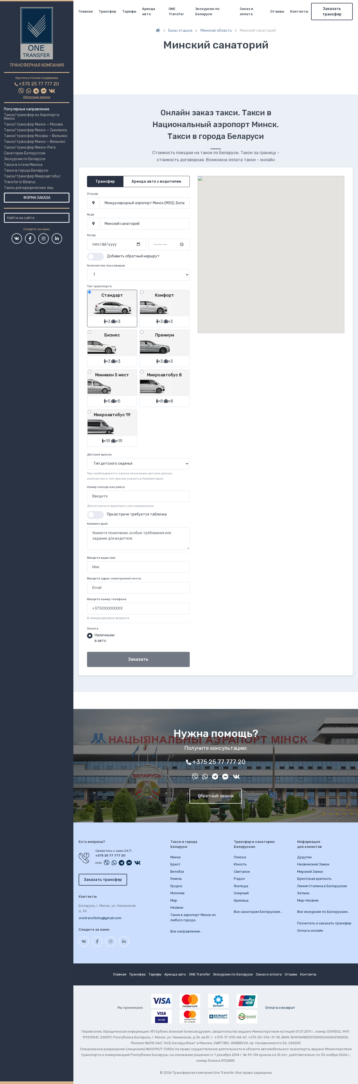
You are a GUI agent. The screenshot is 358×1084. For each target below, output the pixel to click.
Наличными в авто (105, 638)
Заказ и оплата (246, 11)
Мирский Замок (310, 872)
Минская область (216, 30)
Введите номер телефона (106, 599)
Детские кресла (99, 454)
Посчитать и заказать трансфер (324, 923)
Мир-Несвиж (308, 900)
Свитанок (242, 872)
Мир (173, 900)
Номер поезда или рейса (106, 487)
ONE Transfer (176, 11)
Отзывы (277, 11)
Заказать (138, 659)
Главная (86, 11)
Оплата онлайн (310, 931)
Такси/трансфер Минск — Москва (33, 124)
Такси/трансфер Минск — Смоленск (35, 130)
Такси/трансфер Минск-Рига (30, 147)
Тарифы (129, 11)
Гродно (176, 886)
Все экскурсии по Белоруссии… (323, 912)
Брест (175, 864)
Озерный (241, 893)
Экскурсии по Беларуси (24, 159)
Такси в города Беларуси (26, 170)
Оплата (92, 628)
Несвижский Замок (313, 864)
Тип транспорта (99, 286)
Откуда (92, 194)
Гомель (176, 879)
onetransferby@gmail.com (100, 918)
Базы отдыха (180, 30)
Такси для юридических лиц (28, 188)
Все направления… (186, 931)
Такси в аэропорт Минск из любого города (193, 917)
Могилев (177, 893)
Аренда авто (148, 11)
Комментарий (97, 523)
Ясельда (241, 886)
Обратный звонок (36, 97)
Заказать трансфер (331, 12)
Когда (91, 235)
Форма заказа (36, 198)
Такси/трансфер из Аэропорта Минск (31, 117)
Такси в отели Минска (23, 164)
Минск (175, 857)
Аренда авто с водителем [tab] (156, 181)
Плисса (240, 857)
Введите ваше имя (101, 558)
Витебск (177, 872)
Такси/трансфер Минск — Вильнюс (35, 141)
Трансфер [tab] (105, 181)
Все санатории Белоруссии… (258, 912)
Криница (241, 900)
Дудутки (304, 857)
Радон (239, 879)
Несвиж (176, 907)
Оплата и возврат (280, 1008)
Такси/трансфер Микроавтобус (32, 176)
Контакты (299, 11)
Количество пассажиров (106, 265)
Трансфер (107, 11)
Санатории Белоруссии (24, 153)
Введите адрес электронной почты (114, 578)
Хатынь (303, 893)
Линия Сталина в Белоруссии (322, 886)
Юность (240, 864)
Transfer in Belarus (20, 182)
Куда (90, 214)
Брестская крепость (314, 879)
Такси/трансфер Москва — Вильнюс (36, 136)
